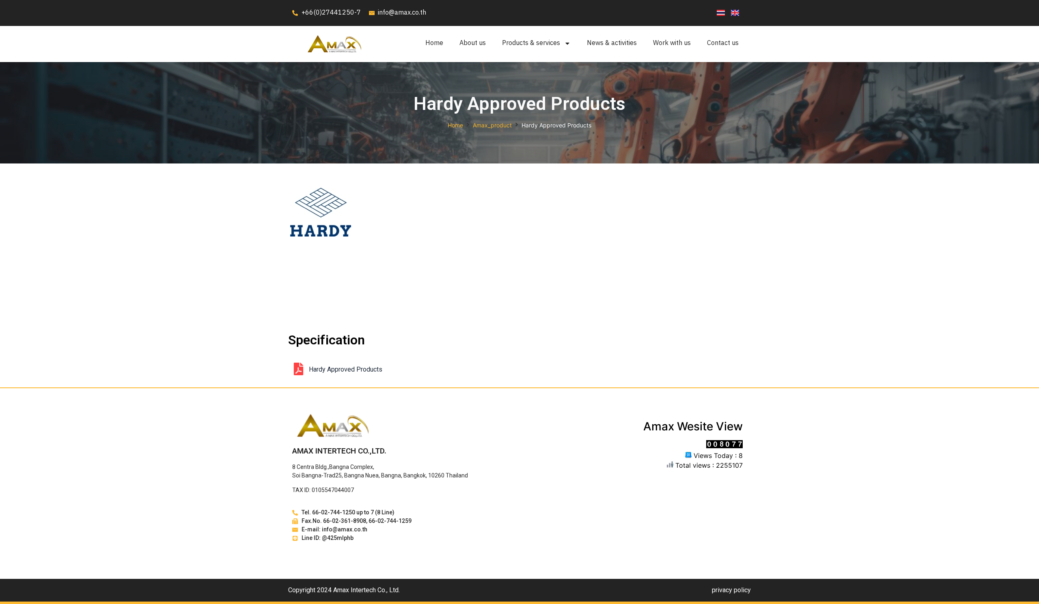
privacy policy (731, 590)
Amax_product (492, 125)
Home (434, 43)
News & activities (612, 43)
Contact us (723, 43)
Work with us (672, 43)
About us (472, 43)
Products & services (531, 43)
